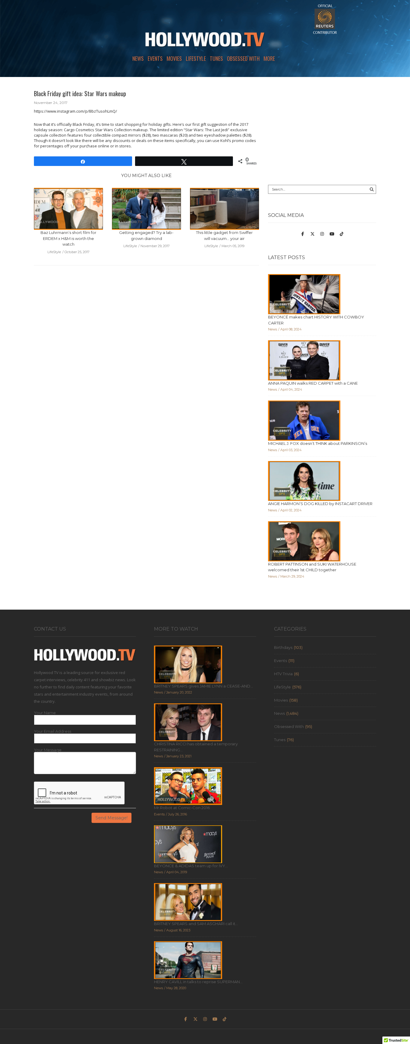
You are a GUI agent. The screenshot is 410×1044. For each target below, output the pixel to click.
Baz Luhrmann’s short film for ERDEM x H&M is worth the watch (68, 238)
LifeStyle (196, 58)
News (138, 58)
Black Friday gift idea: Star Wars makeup (80, 93)
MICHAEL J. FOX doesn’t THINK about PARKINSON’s (317, 443)
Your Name (45, 713)
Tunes (216, 58)
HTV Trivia (283, 673)
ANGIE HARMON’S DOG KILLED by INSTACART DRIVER (320, 503)
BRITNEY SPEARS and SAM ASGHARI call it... (196, 923)
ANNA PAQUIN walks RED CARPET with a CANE (313, 383)
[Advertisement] (322, 131)
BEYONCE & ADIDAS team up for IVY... (191, 865)
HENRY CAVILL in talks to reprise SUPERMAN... (198, 981)
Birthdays (283, 647)
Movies (174, 58)
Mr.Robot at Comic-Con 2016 (182, 807)
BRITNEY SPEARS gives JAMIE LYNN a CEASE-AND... (203, 686)
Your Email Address (52, 731)
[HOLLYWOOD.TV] (205, 42)
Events (155, 58)
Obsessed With (243, 58)
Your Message (48, 750)
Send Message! (111, 818)
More (269, 58)
